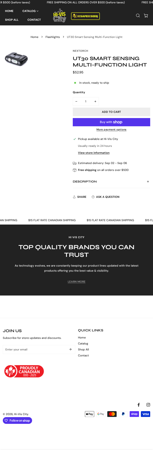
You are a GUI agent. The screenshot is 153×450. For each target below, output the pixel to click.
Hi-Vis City (21, 414)
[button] (146, 15)
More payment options (111, 129)
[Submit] (70, 349)
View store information (94, 152)
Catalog (83, 343)
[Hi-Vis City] (76, 15)
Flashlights (53, 37)
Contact (83, 355)
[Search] (138, 15)
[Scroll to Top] (146, 430)
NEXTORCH (80, 50)
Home (34, 37)
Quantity (79, 92)
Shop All (83, 349)
